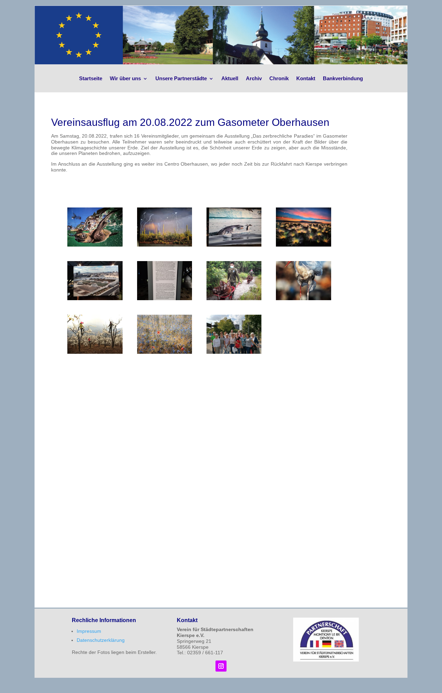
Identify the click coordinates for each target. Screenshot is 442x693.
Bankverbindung (343, 78)
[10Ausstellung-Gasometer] (164, 352)
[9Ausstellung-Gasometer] (94, 352)
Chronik (279, 78)
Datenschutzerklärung (101, 640)
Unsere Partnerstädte (181, 78)
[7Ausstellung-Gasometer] (233, 298)
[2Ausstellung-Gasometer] (164, 245)
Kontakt (305, 78)
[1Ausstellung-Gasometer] (94, 245)
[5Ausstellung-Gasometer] (94, 298)
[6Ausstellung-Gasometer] (164, 298)
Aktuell (229, 78)
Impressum (89, 631)
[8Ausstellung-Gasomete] (303, 298)
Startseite (90, 78)
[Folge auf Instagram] (221, 666)
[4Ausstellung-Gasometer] (303, 245)
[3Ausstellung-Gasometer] (233, 245)
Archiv (254, 78)
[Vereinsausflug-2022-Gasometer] (233, 352)
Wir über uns (125, 78)
